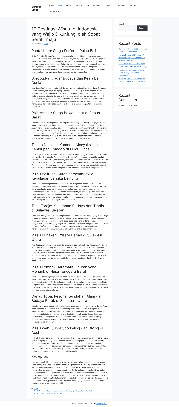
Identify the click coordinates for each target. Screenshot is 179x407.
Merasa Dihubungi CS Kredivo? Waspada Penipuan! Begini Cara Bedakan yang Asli (132, 57)
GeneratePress (101, 404)
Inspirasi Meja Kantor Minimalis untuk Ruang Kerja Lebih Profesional (131, 72)
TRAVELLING (54, 11)
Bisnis (68, 5)
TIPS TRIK (132, 5)
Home (51, 5)
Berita (60, 5)
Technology (109, 5)
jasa (87, 5)
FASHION (78, 5)
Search (121, 24)
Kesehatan (96, 5)
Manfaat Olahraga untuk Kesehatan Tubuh (48, 393)
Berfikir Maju (36, 8)
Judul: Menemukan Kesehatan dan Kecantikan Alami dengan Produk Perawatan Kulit (63, 391)
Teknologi (121, 5)
